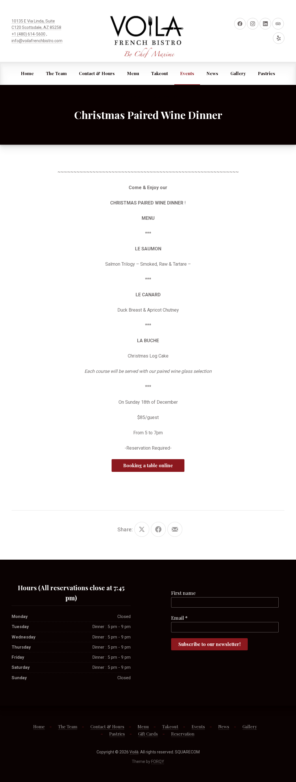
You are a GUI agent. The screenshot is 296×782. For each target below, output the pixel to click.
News (212, 73)
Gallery (238, 73)
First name (183, 593)
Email (179, 618)
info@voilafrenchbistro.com (37, 40)
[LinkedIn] (265, 23)
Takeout (159, 73)
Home (27, 73)
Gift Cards (129, 96)
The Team (56, 73)
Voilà (134, 752)
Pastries (266, 73)
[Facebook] (240, 23)
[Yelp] (278, 38)
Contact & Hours (97, 73)
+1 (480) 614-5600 (28, 34)
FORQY (157, 761)
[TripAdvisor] (278, 23)
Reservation (164, 96)
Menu (133, 73)
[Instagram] (252, 23)
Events (187, 73)
